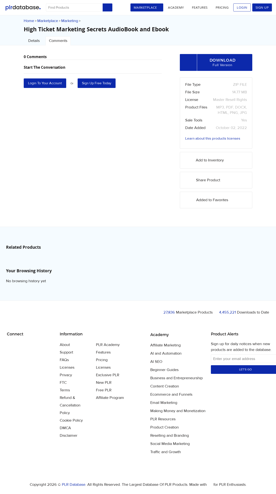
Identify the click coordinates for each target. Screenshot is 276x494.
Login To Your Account (45, 83)
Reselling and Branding (169, 435)
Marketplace (47, 20)
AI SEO (156, 361)
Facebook (11, 345)
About (65, 344)
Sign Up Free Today (96, 83)
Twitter (21, 345)
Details (34, 40)
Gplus (31, 345)
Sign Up (262, 7)
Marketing (69, 20)
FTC (63, 382)
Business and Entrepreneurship (176, 378)
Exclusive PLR (107, 375)
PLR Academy (108, 344)
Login (242, 7)
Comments (58, 40)
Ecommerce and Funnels (171, 394)
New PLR (103, 382)
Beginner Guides (164, 370)
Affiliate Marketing (165, 345)
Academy (176, 7)
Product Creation (164, 427)
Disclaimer (68, 435)
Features (200, 7)
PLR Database (23, 8)
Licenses (67, 367)
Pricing (222, 7)
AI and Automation (166, 353)
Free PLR (103, 390)
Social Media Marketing (170, 443)
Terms (65, 390)
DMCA (65, 427)
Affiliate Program (110, 397)
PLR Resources (163, 419)
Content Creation (164, 386)
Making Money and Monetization (177, 411)
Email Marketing (163, 402)
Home (29, 20)
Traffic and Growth (165, 452)
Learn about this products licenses (212, 138)
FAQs (64, 359)
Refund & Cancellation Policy (70, 405)
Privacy (66, 375)
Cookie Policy (71, 420)
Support (66, 352)
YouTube (41, 345)
